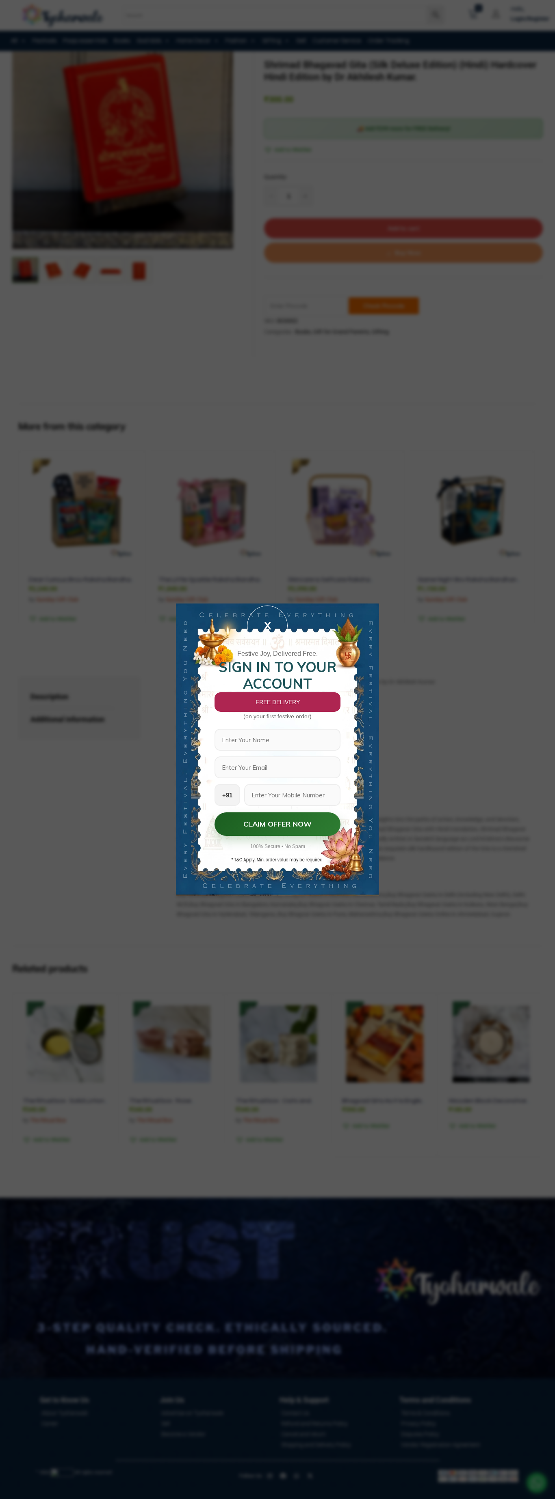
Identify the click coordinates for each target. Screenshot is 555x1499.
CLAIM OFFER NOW (277, 824)
